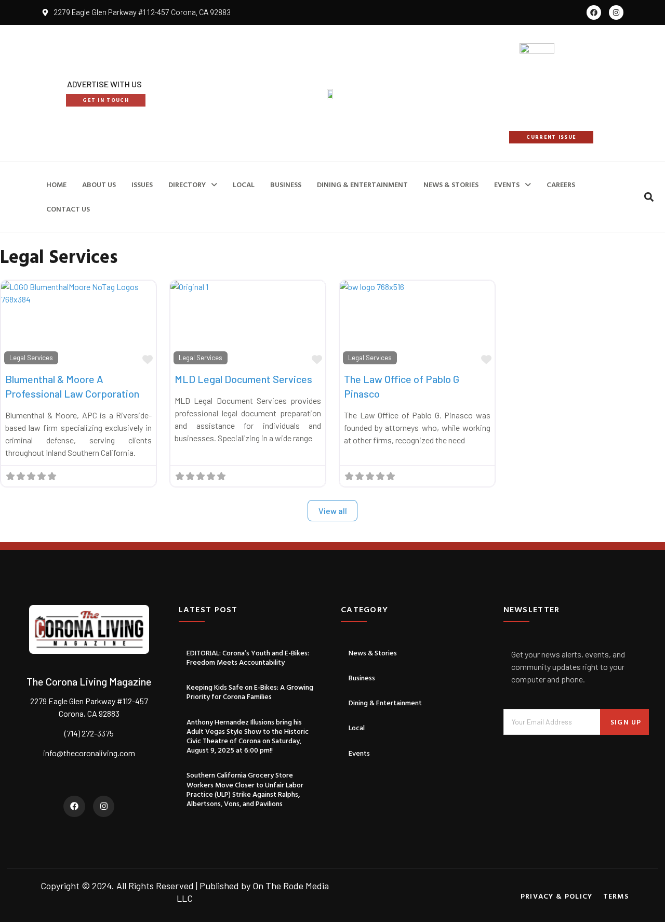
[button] (649, 196)
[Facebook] (594, 12)
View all (332, 511)
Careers (561, 184)
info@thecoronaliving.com (89, 753)
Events (507, 184)
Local (244, 184)
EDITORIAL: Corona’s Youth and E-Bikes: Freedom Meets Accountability (248, 657)
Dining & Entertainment (362, 184)
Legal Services (31, 357)
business (285, 184)
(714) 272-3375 (89, 733)
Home (56, 184)
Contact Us (68, 208)
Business (362, 677)
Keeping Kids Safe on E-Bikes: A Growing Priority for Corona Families (250, 691)
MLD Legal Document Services (243, 379)
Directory (187, 184)
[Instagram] (616, 12)
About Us (99, 184)
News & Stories (450, 184)
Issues (142, 184)
